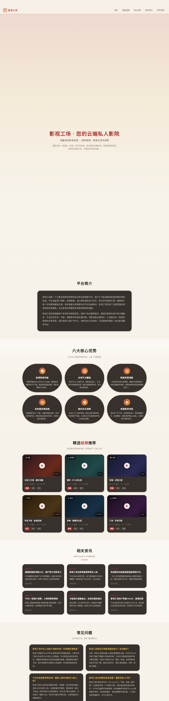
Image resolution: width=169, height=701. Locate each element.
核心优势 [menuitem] (137, 10)
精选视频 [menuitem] (126, 10)
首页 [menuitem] (116, 10)
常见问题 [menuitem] (160, 10)
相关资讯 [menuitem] (148, 10)
